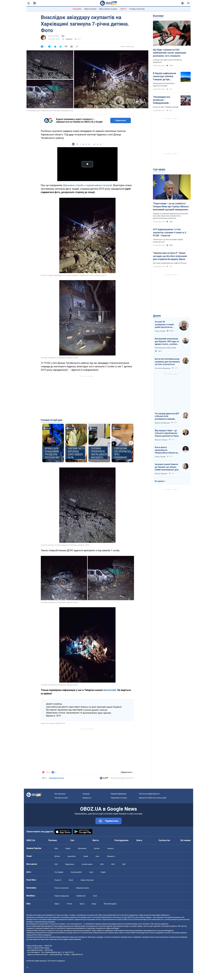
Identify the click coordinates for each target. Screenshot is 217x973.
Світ (72, 840)
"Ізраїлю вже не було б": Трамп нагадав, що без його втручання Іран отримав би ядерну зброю (170, 256)
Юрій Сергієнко (53, 36)
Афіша (57, 904)
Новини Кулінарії (87, 880)
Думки (157, 315)
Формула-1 (111, 856)
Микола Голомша (161, 440)
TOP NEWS (159, 169)
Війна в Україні (90, 9)
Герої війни (77, 9)
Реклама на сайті (61, 798)
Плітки (69, 904)
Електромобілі (76, 872)
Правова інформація (118, 794)
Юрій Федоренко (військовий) (165, 348)
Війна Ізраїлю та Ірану (108, 9)
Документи (87, 798)
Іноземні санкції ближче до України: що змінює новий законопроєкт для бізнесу (166, 467)
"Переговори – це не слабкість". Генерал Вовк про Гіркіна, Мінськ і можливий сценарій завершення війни (171, 206)
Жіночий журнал (110, 904)
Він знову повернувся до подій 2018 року (169, 263)
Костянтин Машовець (163, 368)
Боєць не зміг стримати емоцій (165, 107)
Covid (95, 896)
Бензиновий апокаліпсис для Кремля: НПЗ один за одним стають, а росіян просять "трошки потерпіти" (167, 342)
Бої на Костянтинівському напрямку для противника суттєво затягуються (167, 362)
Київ (56, 848)
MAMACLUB (81, 896)
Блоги (139, 840)
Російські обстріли (137, 9)
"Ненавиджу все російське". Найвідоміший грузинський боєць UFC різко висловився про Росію (165, 100)
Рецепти (58, 880)
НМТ (124, 864)
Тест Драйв (59, 872)
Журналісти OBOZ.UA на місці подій (152, 798)
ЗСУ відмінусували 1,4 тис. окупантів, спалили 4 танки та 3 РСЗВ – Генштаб (169, 232)
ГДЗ (56, 864)
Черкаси (110, 848)
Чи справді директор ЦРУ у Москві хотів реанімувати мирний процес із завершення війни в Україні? (167, 416)
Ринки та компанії (61, 888)
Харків (67, 848)
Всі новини (186, 840)
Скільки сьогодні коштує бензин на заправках (167, 61)
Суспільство (164, 840)
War (63, 36)
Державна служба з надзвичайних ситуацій (87, 185)
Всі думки (159, 481)
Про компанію (60, 794)
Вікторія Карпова (161, 474)
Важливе (158, 15)
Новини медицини (62, 896)
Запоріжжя (82, 848)
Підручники (69, 864)
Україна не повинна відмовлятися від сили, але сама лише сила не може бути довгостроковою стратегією (170, 216)
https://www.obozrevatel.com (109, 915)
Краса (82, 904)
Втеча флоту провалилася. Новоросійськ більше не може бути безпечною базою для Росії (166, 450)
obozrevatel (109, 690)
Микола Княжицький (162, 423)
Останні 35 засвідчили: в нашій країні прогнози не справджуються (164, 325)
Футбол (57, 856)
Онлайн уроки (87, 864)
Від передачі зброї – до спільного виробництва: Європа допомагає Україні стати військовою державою (167, 433)
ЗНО (113, 864)
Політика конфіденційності (149, 794)
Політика (52, 840)
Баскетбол (72, 856)
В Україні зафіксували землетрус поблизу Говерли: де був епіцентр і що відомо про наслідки (164, 76)
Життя (95, 840)
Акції (91, 872)
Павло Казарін (160, 331)
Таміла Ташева (160, 457)
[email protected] (56, 954)
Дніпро (96, 848)
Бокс (97, 856)
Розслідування (121, 840)
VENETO (123, 9)
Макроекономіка (82, 888)
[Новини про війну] (104, 779)
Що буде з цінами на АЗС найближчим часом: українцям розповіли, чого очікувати (169, 52)
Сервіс (103, 872)
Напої (71, 880)
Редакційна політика (56, 778)
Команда (86, 794)
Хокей (85, 856)
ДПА (102, 864)
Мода (94, 904)
